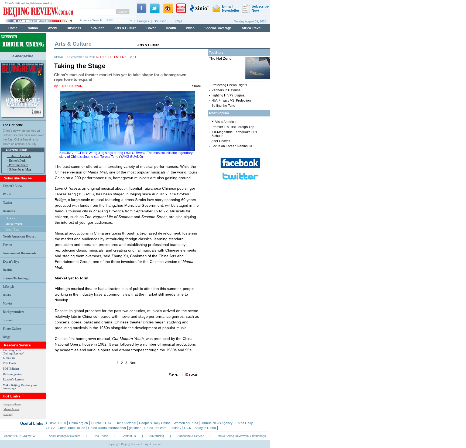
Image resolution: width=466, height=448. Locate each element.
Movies (7, 303)
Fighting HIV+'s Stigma (228, 95)
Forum (7, 245)
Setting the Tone (223, 106)
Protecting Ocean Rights (229, 85)
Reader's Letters (13, 379)
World (7, 194)
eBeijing (8, 414)
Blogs (6, 337)
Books (7, 295)
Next (133, 363)
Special (7, 320)
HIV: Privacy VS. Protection (231, 100)
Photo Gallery (12, 328)
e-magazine (22, 56)
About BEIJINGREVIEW (19, 435)
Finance (10, 218)
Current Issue (16, 150)
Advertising (156, 435)
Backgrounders (13, 312)
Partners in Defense (226, 90)
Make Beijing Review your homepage (242, 435)
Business (9, 211)
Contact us (129, 435)
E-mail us (9, 357)
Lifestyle (8, 287)
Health (7, 270)
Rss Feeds (101, 435)
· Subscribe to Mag (19, 169)
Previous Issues (18, 164)
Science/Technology (16, 278)
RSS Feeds (9, 363)
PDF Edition (11, 368)
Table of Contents (20, 156)
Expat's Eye (11, 261)
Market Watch (14, 223)
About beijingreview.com (64, 435)
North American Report (19, 236)
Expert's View (12, 186)
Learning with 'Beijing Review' (13, 352)
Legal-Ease (12, 229)
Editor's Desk (17, 160)
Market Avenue (11, 409)
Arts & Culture (148, 45)
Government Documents (19, 253)
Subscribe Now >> (18, 178)
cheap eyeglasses (12, 404)
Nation (7, 203)
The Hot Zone (13, 125)
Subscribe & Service (190, 435)
